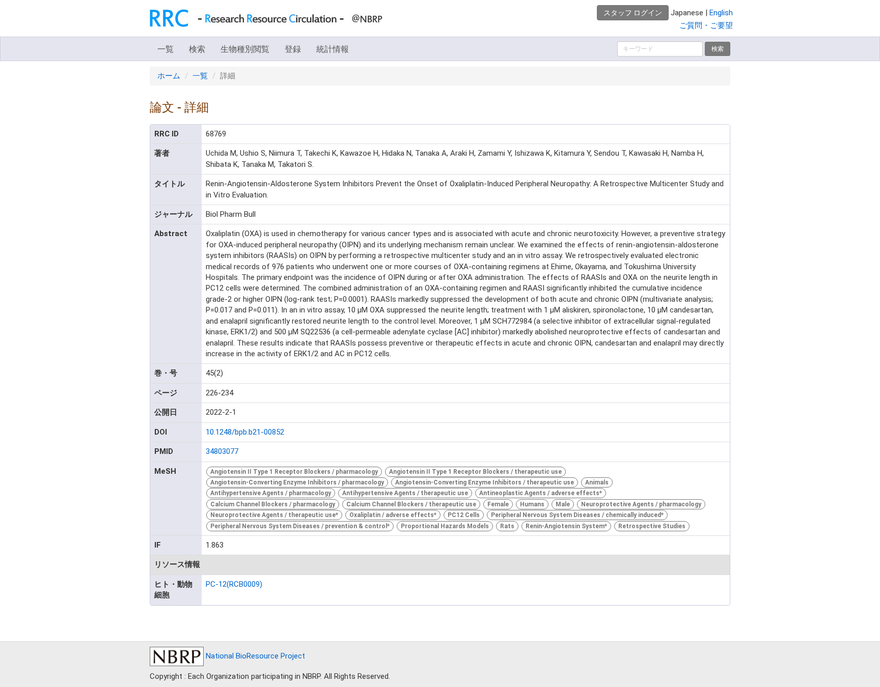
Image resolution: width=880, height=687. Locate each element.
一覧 (165, 49)
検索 (197, 49)
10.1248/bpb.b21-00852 (245, 432)
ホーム (168, 75)
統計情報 (332, 49)
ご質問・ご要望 (706, 25)
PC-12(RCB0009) (234, 584)
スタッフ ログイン (632, 13)
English (721, 12)
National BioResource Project (254, 656)
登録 (293, 49)
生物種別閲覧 (245, 49)
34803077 (222, 451)
